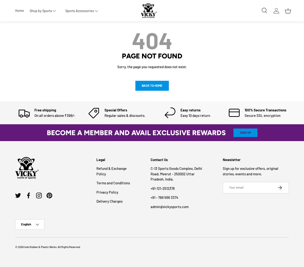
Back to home (152, 85)
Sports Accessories (79, 11)
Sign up (245, 132)
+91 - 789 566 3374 (164, 197)
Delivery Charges (109, 201)
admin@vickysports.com (170, 207)
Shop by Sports (41, 11)
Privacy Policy (107, 192)
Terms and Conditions (113, 183)
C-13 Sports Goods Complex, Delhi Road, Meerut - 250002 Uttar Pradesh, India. (176, 173)
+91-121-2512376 (163, 188)
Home (19, 11)
